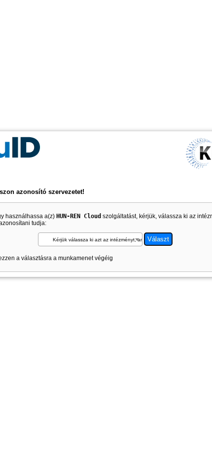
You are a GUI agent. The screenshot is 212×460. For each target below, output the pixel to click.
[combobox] (90, 239)
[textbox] (90, 240)
